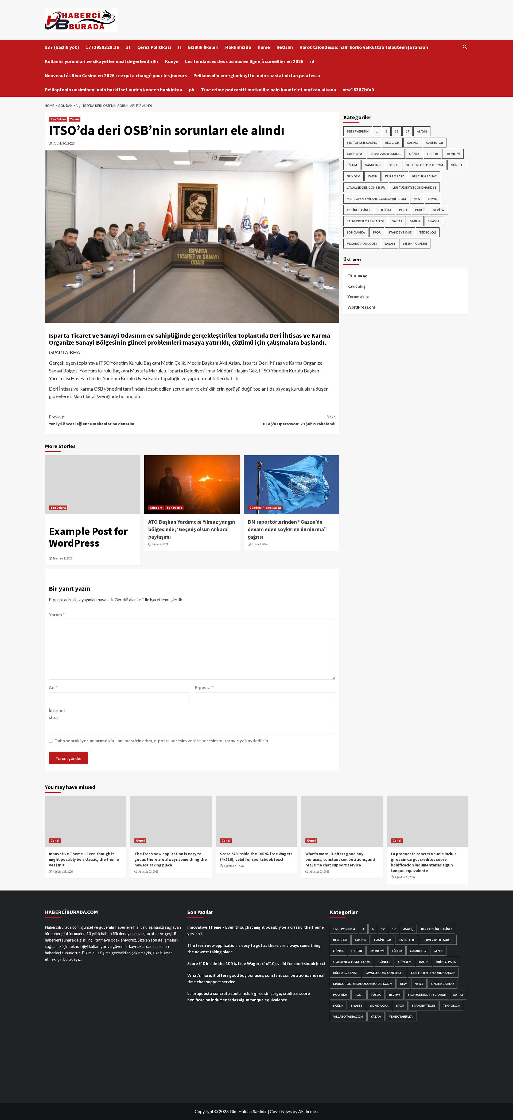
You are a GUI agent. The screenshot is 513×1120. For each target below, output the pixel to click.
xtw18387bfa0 (358, 90)
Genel (393, 165)
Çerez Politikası (154, 47)
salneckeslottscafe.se (365, 221)
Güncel (457, 165)
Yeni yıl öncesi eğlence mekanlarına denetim (91, 420)
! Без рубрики (357, 131)
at (128, 47)
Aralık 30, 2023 (64, 143)
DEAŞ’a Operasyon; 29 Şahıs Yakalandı (299, 420)
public (420, 210)
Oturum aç (357, 275)
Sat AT (397, 221)
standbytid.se (399, 232)
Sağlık (415, 221)
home (264, 47)
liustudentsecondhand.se (414, 187)
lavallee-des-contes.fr (366, 187)
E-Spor (432, 153)
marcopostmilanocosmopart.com (376, 198)
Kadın (372, 176)
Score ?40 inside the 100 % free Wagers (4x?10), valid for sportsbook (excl (256, 963)
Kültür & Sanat (424, 176)
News (432, 198)
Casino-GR (434, 142)
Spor (377, 232)
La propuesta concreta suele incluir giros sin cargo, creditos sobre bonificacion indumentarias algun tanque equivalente (248, 996)
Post (403, 210)
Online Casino (358, 210)
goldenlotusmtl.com (424, 165)
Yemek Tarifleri (415, 243)
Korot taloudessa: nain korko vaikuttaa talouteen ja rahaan (364, 47)
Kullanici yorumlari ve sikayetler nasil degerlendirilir (101, 61)
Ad (53, 687)
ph (191, 90)
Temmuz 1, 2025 (62, 558)
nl (312, 61)
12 (396, 131)
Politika (384, 210)
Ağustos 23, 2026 (63, 871)
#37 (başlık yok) (62, 47)
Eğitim (352, 165)
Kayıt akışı (357, 286)
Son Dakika (58, 119)
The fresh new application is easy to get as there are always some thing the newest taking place (170, 859)
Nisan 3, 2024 (259, 544)
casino (412, 142)
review (439, 210)
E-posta (204, 687)
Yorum (57, 614)
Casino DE (355, 153)
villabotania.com (362, 243)
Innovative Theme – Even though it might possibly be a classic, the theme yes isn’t (84, 859)
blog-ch (392, 142)
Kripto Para (395, 176)
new (417, 198)
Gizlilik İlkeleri (203, 47)
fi (179, 47)
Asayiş (422, 131)
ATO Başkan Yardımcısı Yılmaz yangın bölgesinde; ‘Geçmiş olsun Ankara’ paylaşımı (191, 529)
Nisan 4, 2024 (160, 544)
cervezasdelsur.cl (386, 153)
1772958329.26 (102, 47)
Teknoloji (427, 232)
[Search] (465, 47)
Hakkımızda (238, 47)
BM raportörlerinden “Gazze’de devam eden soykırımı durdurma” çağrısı (287, 529)
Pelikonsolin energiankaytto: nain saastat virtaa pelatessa (256, 75)
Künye (171, 61)
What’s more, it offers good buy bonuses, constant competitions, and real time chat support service (340, 859)
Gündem (156, 508)
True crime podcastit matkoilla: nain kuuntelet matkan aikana (268, 90)
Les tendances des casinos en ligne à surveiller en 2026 (244, 61)
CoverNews (281, 1111)
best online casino (362, 142)
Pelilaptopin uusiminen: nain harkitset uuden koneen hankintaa (113, 90)
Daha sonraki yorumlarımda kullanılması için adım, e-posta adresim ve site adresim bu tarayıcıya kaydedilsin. (162, 740)
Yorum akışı (358, 296)
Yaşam (74, 119)
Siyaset (434, 221)
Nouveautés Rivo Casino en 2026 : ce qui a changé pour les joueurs (116, 75)
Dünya (414, 153)
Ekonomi (453, 153)
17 (407, 131)
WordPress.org (361, 307)
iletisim (285, 47)
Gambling (373, 165)
